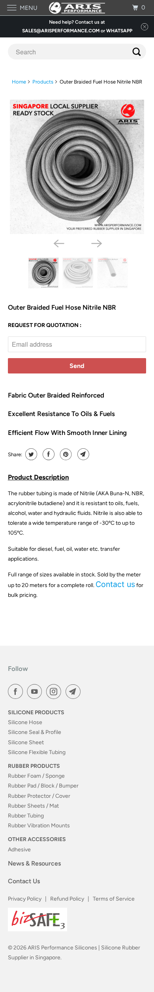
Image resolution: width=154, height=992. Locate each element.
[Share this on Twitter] (30, 454)
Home (19, 82)
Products (42, 82)
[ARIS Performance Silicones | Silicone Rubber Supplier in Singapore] (77, 7)
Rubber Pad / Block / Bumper (43, 785)
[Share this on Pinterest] (65, 454)
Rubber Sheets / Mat (33, 806)
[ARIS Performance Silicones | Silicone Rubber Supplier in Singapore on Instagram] (55, 691)
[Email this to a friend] (82, 454)
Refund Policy (67, 898)
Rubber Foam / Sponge (36, 776)
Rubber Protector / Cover (39, 796)
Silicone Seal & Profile (34, 732)
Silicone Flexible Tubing (37, 752)
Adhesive (19, 849)
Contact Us (24, 881)
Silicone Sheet (26, 742)
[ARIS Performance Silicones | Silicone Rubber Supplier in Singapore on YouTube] (36, 691)
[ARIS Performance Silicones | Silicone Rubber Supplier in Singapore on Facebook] (17, 691)
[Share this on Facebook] (47, 454)
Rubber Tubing (26, 815)
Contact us (115, 584)
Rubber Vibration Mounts (39, 825)
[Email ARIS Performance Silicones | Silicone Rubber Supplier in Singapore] (75, 691)
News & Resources (34, 863)
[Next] (96, 242)
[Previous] (58, 242)
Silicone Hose (25, 722)
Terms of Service (114, 898)
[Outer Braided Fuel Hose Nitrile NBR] (77, 167)
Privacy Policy (24, 898)
